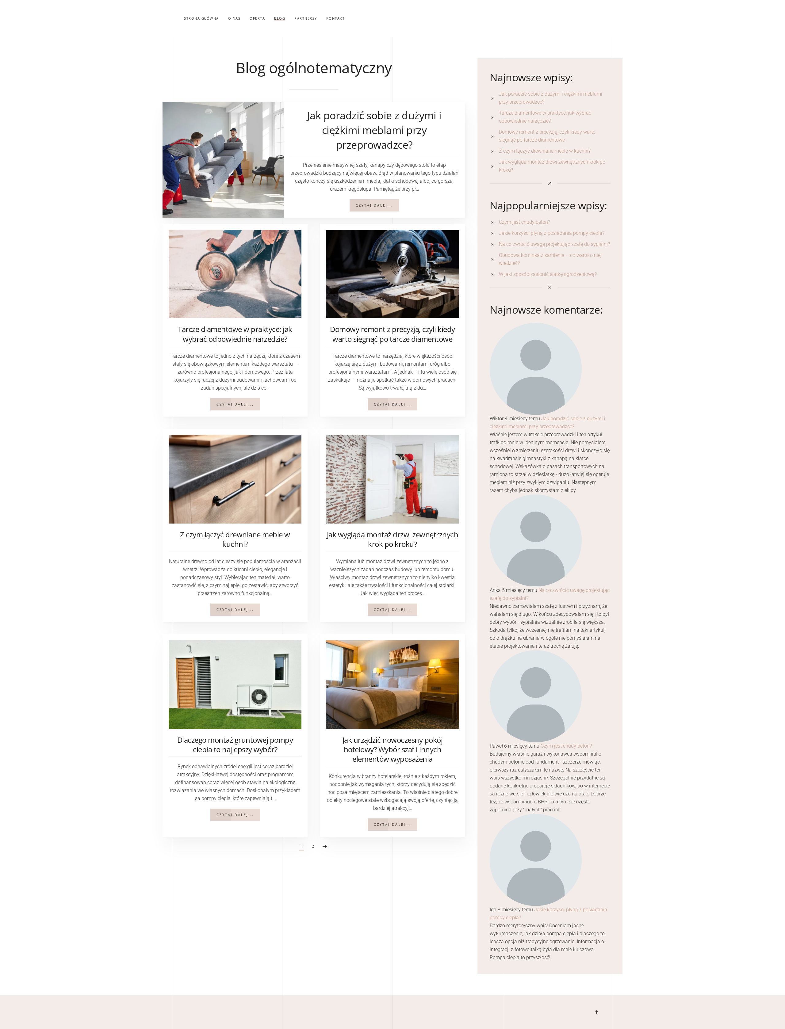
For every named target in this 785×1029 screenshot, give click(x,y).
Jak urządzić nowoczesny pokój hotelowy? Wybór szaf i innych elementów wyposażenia (393, 749)
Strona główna (201, 18)
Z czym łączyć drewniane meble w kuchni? (235, 539)
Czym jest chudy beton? (566, 746)
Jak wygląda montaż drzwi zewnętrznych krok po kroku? (392, 539)
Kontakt (335, 18)
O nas (234, 18)
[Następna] (324, 847)
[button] (596, 1012)
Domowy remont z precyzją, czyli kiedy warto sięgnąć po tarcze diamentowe (392, 334)
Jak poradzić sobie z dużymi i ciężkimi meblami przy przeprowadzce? (374, 129)
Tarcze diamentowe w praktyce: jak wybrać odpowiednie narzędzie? (235, 334)
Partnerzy (305, 18)
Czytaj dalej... (374, 205)
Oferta (257, 18)
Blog (279, 18)
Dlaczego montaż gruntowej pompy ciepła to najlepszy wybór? (235, 744)
